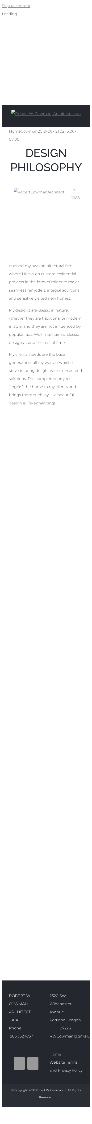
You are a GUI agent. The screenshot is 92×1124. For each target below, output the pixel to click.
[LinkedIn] (32, 1063)
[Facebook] (19, 1063)
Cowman (29, 131)
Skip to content (16, 6)
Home (55, 1054)
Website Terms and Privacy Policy (66, 1066)
